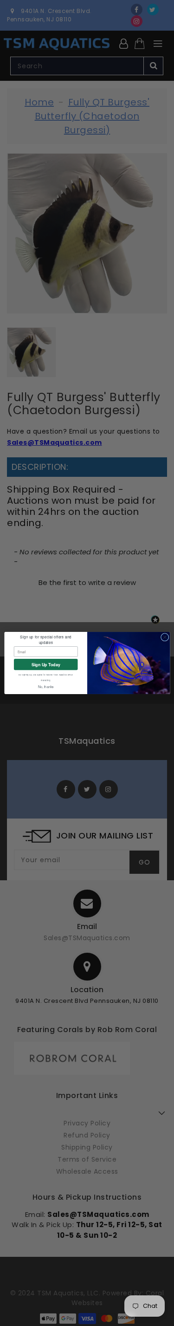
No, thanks (45, 686)
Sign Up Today (45, 664)
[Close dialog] (164, 637)
